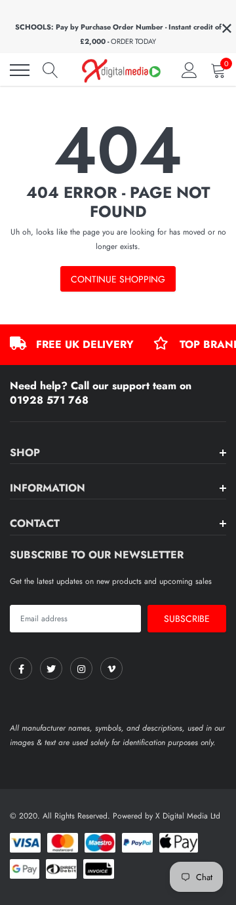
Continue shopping (118, 279)
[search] (50, 70)
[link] (21, 668)
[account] (189, 70)
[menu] (20, 70)
